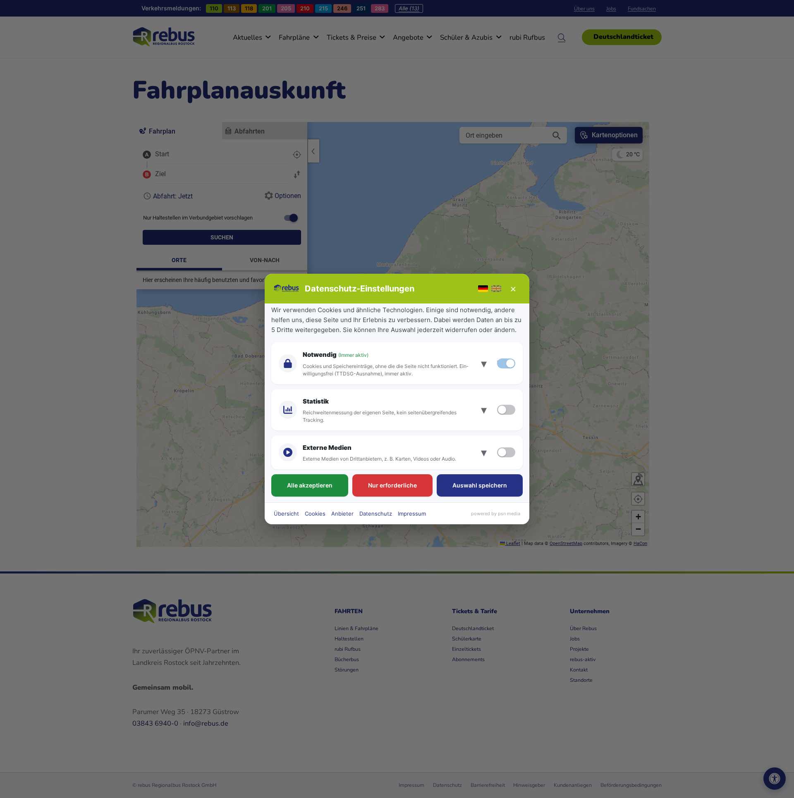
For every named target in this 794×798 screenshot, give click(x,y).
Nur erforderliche (392, 485)
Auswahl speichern (479, 485)
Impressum (412, 513)
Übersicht (286, 513)
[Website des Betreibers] (287, 288)
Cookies (315, 513)
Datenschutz (375, 513)
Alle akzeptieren (309, 485)
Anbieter (342, 513)
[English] (496, 288)
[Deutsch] (483, 288)
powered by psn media (495, 513)
